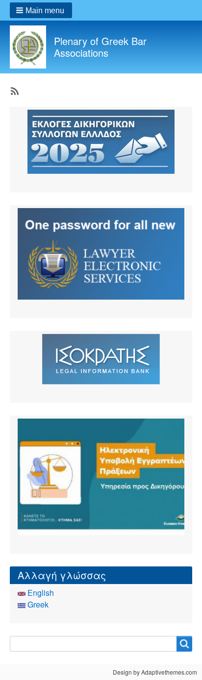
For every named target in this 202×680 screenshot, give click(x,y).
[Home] (32, 47)
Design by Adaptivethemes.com (155, 672)
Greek (37, 604)
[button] (41, 10)
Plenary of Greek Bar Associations (100, 47)
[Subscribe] (14, 90)
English (39, 592)
